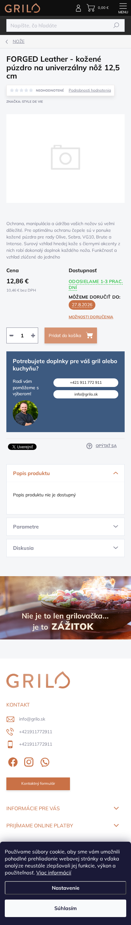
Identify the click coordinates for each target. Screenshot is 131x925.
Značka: (24, 102)
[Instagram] (27, 761)
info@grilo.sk (86, 394)
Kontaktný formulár (38, 783)
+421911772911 (35, 732)
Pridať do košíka (65, 335)
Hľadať (116, 25)
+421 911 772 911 (86, 382)
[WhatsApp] (43, 761)
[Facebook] (11, 761)
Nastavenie (65, 888)
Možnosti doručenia (91, 316)
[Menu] (123, 8)
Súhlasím (65, 908)
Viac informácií (53, 872)
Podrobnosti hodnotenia (90, 90)
